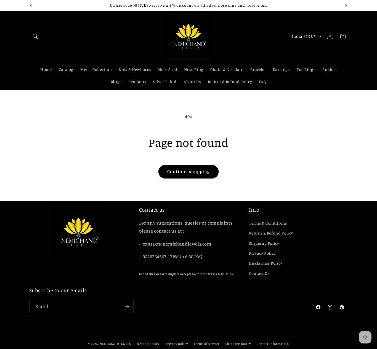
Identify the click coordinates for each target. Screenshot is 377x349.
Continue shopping (188, 171)
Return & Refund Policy (271, 233)
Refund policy (148, 344)
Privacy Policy (262, 253)
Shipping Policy (264, 243)
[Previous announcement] (31, 5)
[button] (35, 36)
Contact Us (259, 273)
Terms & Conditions (268, 223)
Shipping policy (238, 344)
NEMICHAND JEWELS (116, 344)
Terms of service (207, 344)
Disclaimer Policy (265, 263)
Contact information (273, 344)
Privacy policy (176, 344)
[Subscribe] (126, 306)
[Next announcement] (346, 5)
